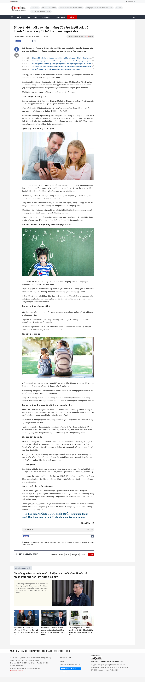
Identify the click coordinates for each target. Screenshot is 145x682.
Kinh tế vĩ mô (34, 651)
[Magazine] (14, 1)
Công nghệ (58, 651)
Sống (46, 36)
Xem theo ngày (56, 555)
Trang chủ (14, 651)
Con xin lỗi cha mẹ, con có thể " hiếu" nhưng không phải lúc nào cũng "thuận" (56, 69)
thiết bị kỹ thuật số (81, 542)
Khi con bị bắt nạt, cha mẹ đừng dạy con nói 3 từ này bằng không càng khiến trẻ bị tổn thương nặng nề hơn (65, 58)
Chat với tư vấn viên (69, 669)
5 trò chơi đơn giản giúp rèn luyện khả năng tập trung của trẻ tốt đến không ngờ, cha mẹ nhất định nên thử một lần (68, 61)
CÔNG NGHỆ (60, 17)
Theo (58, 530)
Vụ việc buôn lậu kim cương (41, 11)
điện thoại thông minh (57, 542)
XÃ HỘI (19, 17)
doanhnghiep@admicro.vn (72, 664)
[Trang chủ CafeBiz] (12, 17)
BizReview (35, 8)
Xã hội (24, 651)
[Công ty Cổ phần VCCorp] (96, 657)
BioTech (118, 8)
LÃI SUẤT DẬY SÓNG (49, 8)
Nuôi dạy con (35, 542)
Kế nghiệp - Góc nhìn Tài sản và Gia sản (99, 8)
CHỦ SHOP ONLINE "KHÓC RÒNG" (71, 8)
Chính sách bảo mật (16, 671)
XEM (91, 555)
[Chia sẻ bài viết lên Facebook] (16, 49)
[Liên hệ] (33, 41)
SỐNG (72, 17)
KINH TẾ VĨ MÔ (32, 17)
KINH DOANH (46, 17)
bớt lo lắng (30, 544)
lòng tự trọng (45, 542)
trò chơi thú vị (69, 542)
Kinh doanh (47, 651)
